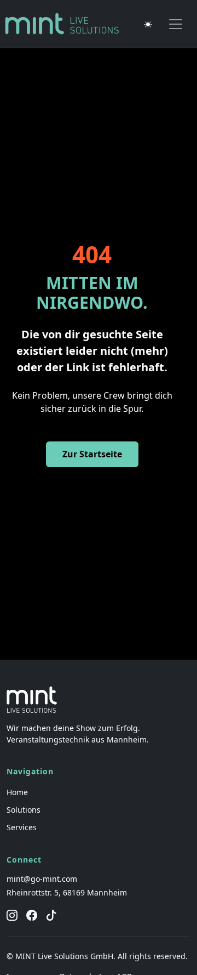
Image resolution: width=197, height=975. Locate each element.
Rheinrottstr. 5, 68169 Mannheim (67, 892)
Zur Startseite (92, 454)
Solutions (23, 809)
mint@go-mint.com (42, 879)
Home (17, 792)
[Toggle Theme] (148, 24)
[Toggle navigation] (175, 24)
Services (22, 827)
